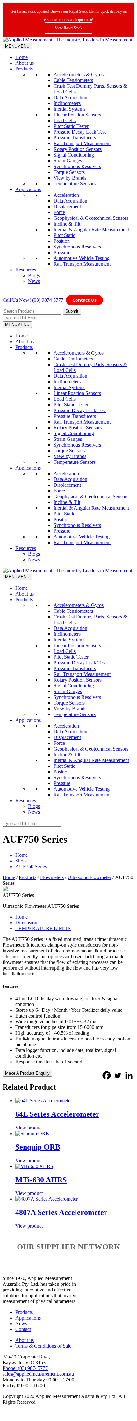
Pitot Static (64, 235)
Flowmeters (52, 877)
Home (21, 57)
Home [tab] (21, 917)
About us (24, 63)
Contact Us (84, 300)
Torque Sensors (69, 172)
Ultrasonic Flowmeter (89, 877)
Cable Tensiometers (73, 80)
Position (62, 241)
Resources (25, 269)
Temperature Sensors (75, 183)
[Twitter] (117, 1075)
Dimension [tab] (26, 922)
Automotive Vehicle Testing (82, 258)
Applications (28, 189)
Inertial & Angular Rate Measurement (91, 229)
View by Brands (70, 178)
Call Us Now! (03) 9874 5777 (33, 300)
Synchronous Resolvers (77, 166)
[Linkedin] (128, 1075)
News (34, 281)
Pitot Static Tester (71, 126)
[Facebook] (106, 1075)
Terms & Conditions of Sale (43, 1346)
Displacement (67, 206)
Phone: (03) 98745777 (25, 1368)
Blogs (34, 275)
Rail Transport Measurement (82, 143)
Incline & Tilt (67, 223)
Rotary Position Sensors (78, 149)
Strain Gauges (68, 160)
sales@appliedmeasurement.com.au (38, 1374)
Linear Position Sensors (77, 114)
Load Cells (65, 120)
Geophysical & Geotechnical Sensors (91, 218)
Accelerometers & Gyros (79, 74)
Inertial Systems (69, 109)
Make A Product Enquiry (27, 1073)
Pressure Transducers (75, 137)
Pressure (62, 252)
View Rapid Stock (68, 28)
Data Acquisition (70, 97)
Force (59, 212)
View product (29, 1127)
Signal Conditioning (74, 155)
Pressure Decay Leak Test (80, 132)
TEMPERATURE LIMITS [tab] (43, 928)
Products (24, 68)
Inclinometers (67, 103)
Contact (23, 1329)
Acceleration (66, 195)
